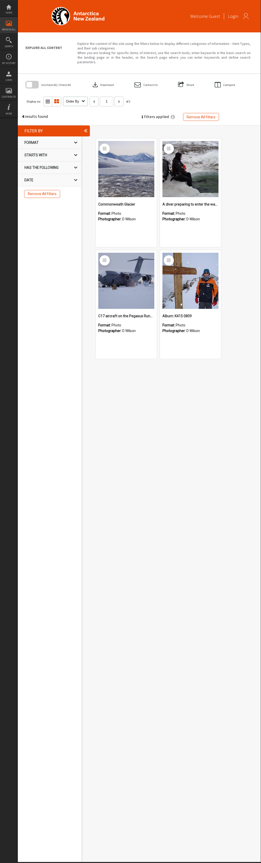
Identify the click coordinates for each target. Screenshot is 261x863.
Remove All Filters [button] (201, 117)
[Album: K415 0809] (190, 281)
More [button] (9, 113)
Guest (214, 16)
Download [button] (102, 84)
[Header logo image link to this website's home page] (77, 8)
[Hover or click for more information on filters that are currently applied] (173, 117)
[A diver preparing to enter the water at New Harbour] (190, 169)
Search (9, 46)
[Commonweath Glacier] (126, 169)
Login (9, 80)
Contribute (9, 96)
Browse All (9, 29)
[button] (146, 85)
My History (9, 63)
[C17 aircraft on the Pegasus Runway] (126, 281)
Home (9, 12)
